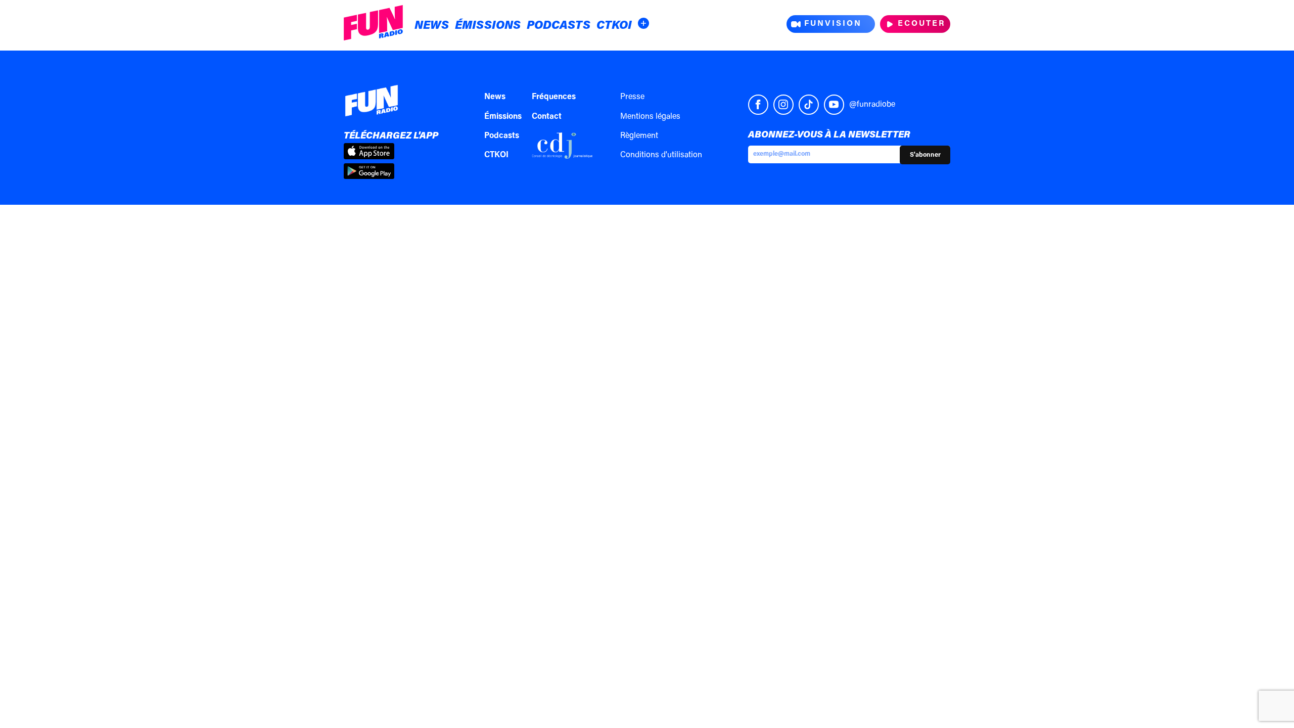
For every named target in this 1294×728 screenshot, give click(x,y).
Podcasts (558, 26)
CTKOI (614, 26)
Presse (632, 97)
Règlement (639, 136)
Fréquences (554, 97)
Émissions (488, 26)
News (431, 26)
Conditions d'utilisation (661, 155)
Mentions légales (650, 117)
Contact (547, 117)
